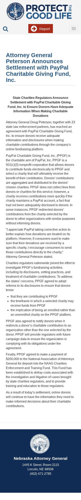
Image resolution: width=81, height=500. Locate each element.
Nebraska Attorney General (40, 458)
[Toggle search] (5, 29)
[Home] (39, 11)
